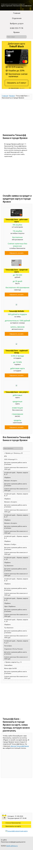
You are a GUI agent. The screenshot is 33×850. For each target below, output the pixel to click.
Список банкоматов (13, 823)
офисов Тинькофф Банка (19, 746)
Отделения (16, 18)
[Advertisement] (16, 116)
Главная (16, 13)
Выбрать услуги (16, 23)
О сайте (4, 840)
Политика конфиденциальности (13, 842)
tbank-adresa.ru (12, 846)
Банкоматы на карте (13, 826)
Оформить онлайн (17, 253)
